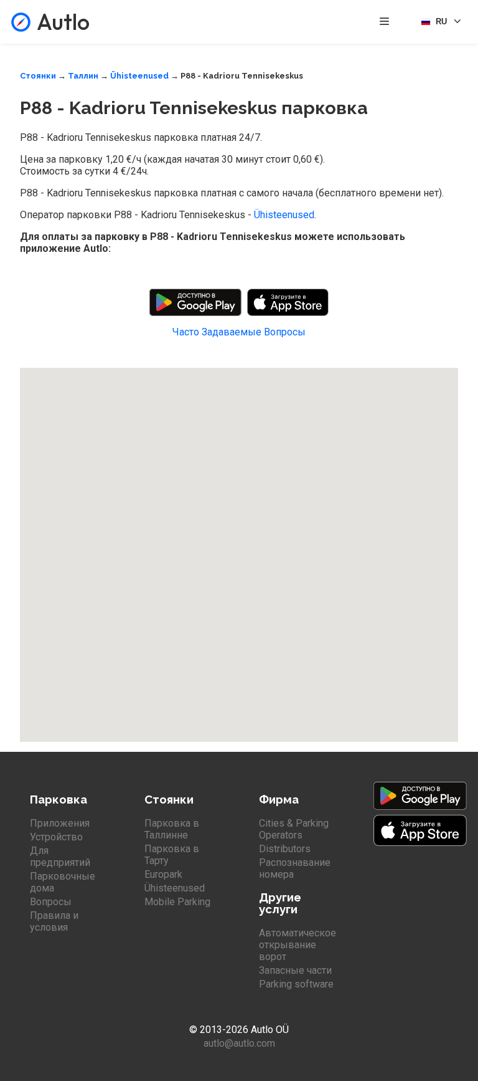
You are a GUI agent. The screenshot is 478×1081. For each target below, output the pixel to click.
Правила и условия (54, 921)
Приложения (60, 823)
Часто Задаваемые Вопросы (239, 332)
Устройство (56, 837)
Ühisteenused (139, 75)
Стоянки (38, 75)
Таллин (83, 75)
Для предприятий (60, 856)
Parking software (296, 984)
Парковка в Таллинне (171, 829)
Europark (163, 874)
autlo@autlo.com (239, 1043)
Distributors (285, 849)
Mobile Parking (177, 902)
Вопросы (51, 902)
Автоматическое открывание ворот (297, 945)
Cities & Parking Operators (294, 829)
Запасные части (295, 970)
